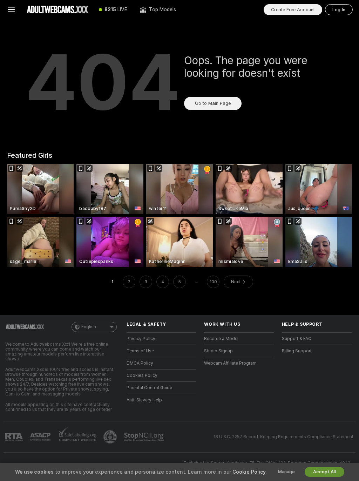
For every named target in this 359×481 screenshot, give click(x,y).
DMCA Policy (140, 363)
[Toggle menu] (11, 9)
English (88, 326)
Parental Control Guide (149, 387)
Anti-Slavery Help (144, 400)
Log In (338, 9)
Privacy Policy (141, 338)
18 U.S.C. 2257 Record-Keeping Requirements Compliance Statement (283, 436)
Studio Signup (218, 350)
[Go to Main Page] (57, 9)
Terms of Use (140, 350)
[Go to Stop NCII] (144, 437)
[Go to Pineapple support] (110, 436)
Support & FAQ (297, 338)
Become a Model (221, 338)
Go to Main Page (213, 103)
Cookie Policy (248, 472)
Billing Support (297, 350)
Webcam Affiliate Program (230, 363)
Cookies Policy (142, 375)
